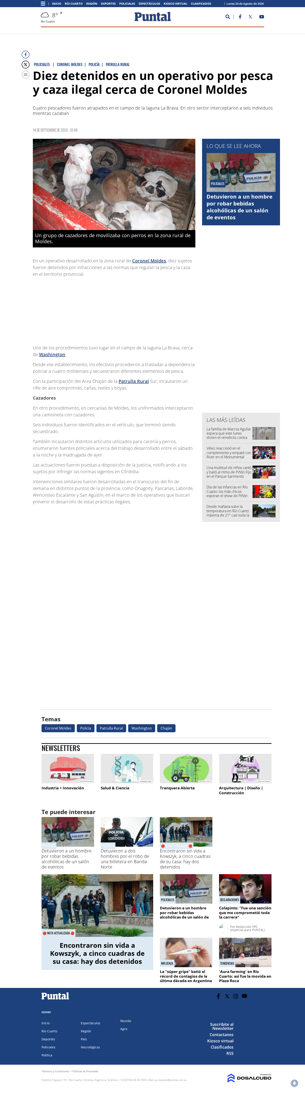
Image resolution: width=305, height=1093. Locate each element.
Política (47, 1055)
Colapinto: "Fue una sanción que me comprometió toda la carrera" (245, 912)
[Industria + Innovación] (68, 768)
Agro (123, 1029)
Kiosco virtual (175, 3)
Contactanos (222, 1034)
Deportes (108, 3)
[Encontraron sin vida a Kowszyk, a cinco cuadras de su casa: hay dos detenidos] (97, 905)
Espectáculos (149, 3)
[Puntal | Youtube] (261, 17)
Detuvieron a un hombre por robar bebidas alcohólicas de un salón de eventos (239, 207)
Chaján (166, 728)
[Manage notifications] (294, 1083)
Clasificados (201, 3)
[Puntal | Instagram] (236, 996)
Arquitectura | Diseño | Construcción (241, 790)
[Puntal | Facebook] (240, 17)
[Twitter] (25, 64)
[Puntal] (55, 999)
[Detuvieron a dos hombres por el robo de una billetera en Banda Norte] (127, 845)
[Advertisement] (159, 309)
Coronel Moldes (149, 261)
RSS (230, 1053)
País (84, 1039)
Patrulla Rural (134, 381)
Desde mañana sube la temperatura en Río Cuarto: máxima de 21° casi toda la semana (228, 513)
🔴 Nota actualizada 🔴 (176, 845)
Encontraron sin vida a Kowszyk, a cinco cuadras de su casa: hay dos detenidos (185, 859)
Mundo (125, 1021)
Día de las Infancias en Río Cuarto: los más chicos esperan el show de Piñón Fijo (227, 493)
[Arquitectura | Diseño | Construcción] (245, 768)
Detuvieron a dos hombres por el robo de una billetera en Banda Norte (125, 859)
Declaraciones (229, 899)
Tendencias (227, 963)
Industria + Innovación (63, 787)
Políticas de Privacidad (85, 1071)
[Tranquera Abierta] (186, 768)
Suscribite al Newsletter (222, 1026)
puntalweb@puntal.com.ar (171, 1080)
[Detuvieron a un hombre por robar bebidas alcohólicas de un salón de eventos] (68, 845)
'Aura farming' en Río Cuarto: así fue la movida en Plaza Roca (245, 976)
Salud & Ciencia (115, 787)
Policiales (127, 3)
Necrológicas (90, 1047)
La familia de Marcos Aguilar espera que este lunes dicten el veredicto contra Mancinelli (229, 435)
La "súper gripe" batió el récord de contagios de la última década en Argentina (186, 976)
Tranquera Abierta (177, 787)
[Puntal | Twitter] (250, 17)
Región (91, 3)
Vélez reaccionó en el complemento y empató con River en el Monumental (229, 452)
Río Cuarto (74, 3)
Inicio (56, 3)
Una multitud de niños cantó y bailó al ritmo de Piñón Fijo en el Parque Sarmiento (229, 472)
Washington (52, 354)
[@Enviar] (25, 75)
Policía (85, 728)
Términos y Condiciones (55, 1071)
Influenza (167, 963)
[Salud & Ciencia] (127, 768)
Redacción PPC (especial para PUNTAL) (247, 928)
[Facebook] (25, 54)
